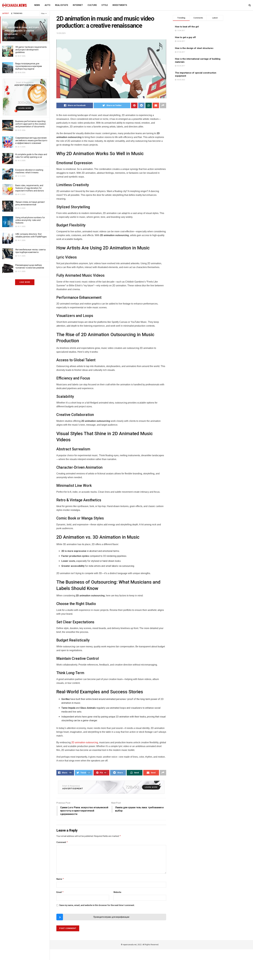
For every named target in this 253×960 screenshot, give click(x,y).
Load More (24, 282)
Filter (43, 13)
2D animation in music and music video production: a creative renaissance (21, 30)
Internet (78, 5)
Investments (119, 5)
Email (60, 892)
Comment (62, 842)
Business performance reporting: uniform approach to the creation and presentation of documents (30, 124)
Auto (47, 5)
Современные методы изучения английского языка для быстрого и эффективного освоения (31, 140)
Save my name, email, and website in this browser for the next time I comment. (97, 905)
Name (60, 879)
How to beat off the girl (187, 26)
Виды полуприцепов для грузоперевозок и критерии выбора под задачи (28, 66)
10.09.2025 (60, 33)
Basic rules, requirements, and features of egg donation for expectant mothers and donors (29, 188)
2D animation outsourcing (84, 742)
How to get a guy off (185, 37)
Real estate (61, 5)
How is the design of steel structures (194, 48)
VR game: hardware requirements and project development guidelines (31, 49)
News (37, 5)
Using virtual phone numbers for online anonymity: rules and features (30, 220)
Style (104, 5)
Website (117, 892)
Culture (92, 5)
